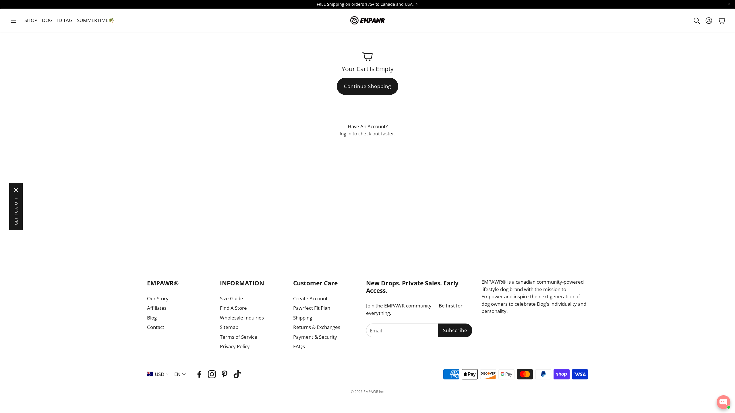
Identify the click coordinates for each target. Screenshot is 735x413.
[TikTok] (237, 374)
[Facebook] (199, 374)
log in (345, 133)
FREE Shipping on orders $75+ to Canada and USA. (365, 4)
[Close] (16, 190)
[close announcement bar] (729, 4)
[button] (13, 20)
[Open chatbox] (723, 402)
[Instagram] (212, 374)
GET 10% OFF (16, 211)
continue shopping (367, 86)
